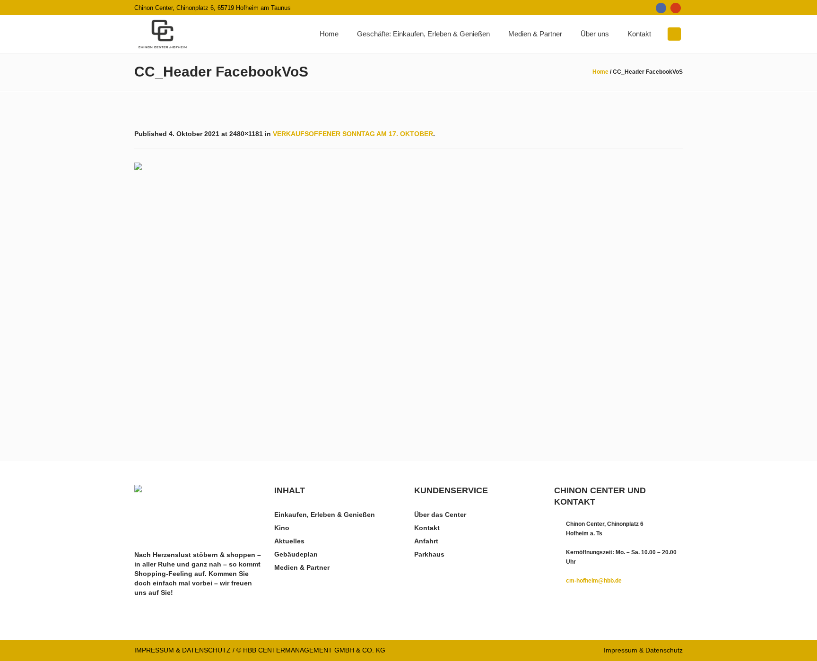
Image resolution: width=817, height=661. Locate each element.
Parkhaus (429, 554)
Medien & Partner (302, 567)
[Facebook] (661, 8)
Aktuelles (289, 541)
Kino (281, 528)
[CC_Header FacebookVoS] (408, 293)
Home (600, 72)
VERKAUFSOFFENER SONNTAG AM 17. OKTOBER (353, 133)
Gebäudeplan (296, 554)
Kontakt (427, 528)
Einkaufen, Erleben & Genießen (324, 514)
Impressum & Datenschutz (643, 650)
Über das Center (440, 514)
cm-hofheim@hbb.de (594, 580)
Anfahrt (426, 541)
